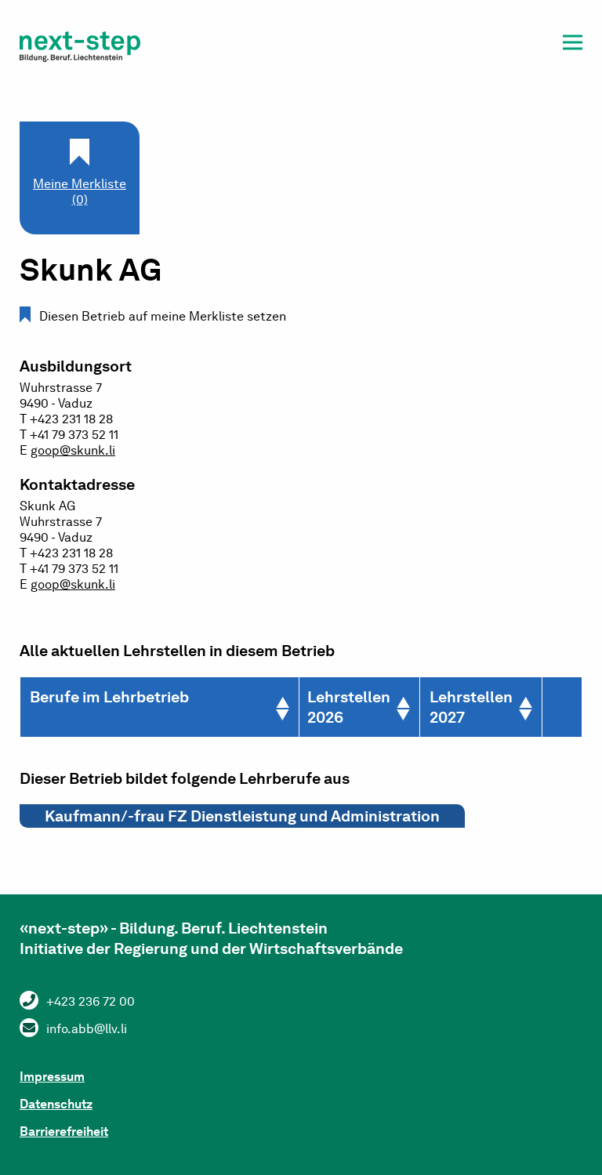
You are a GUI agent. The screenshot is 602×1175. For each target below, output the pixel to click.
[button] (572, 45)
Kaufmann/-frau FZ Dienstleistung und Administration (242, 816)
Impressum (52, 1076)
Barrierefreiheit (64, 1131)
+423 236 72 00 (90, 1001)
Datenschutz (56, 1104)
